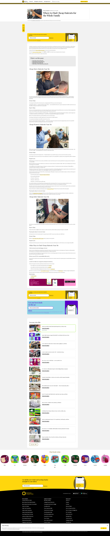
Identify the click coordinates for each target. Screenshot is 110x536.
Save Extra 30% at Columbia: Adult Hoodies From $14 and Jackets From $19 (55, 428)
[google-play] (84, 493)
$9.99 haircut (61, 270)
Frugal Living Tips (33, 275)
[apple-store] (76, 493)
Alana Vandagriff (46, 10)
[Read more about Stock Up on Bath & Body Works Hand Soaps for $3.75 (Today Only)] (34, 328)
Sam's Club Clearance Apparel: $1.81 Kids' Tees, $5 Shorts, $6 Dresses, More (55, 335)
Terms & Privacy (47, 312)
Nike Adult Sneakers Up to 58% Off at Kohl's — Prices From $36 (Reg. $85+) (55, 385)
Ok (103, 528)
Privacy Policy (38, 40)
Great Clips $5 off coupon (45, 270)
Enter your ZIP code (50, 188)
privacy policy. (42, 527)
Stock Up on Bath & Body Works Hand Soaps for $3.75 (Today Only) (54, 326)
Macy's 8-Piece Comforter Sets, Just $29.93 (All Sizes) (51, 402)
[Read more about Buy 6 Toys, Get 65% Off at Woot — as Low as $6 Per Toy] (34, 362)
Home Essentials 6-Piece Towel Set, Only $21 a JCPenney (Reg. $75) (54, 437)
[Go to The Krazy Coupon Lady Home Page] (25, 1)
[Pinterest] (23, 30)
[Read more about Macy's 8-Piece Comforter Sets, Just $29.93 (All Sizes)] (34, 404)
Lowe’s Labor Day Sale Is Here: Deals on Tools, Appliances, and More (54, 343)
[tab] (54, 467)
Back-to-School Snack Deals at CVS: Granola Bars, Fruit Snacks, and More (55, 419)
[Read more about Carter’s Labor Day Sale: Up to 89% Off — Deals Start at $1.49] (34, 353)
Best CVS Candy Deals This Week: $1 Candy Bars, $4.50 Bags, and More (55, 394)
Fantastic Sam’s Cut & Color (37, 193)
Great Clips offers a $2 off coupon (38, 238)
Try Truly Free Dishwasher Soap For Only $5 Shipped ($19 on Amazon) (55, 368)
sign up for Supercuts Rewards (45, 174)
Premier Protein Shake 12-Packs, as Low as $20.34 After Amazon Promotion (55, 377)
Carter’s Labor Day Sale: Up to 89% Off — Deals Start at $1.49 (53, 352)
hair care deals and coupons (40, 50)
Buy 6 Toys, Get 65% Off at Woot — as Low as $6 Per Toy (52, 360)
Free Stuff (32, 277)
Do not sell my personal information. (14, 529)
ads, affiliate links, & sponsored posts (35, 20)
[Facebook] (23, 28)
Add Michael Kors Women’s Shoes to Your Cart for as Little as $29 (54, 410)
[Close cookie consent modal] (107, 525)
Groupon (50, 265)
